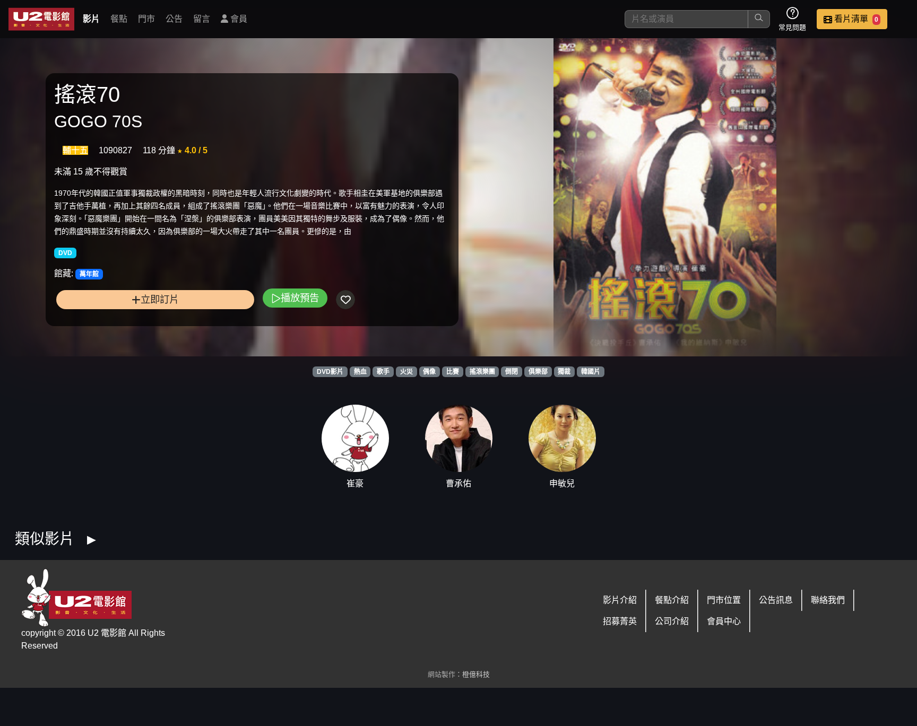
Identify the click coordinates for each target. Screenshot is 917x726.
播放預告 (300, 297)
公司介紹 (672, 621)
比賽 (452, 371)
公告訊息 (776, 600)
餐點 (118, 18)
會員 (237, 18)
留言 (201, 18)
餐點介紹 (672, 600)
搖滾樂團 (482, 371)
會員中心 (724, 621)
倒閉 (511, 371)
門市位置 (724, 600)
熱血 (360, 371)
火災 (406, 371)
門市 (146, 18)
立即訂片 (160, 299)
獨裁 (564, 371)
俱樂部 (538, 371)
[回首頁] (41, 19)
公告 (174, 18)
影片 (91, 18)
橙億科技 (476, 674)
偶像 (429, 371)
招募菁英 (620, 621)
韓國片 (590, 371)
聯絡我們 (828, 600)
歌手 (383, 371)
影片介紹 (620, 600)
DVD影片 (330, 371)
